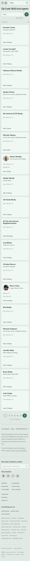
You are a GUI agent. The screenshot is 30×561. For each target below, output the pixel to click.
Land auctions (5, 514)
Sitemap (3, 554)
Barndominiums (6, 518)
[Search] (27, 3)
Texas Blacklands (21, 429)
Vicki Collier (7, 393)
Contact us (4, 500)
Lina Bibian (7, 243)
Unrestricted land (6, 538)
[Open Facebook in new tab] (3, 476)
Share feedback (6, 471)
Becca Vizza (14, 286)
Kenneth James (9, 27)
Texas (12, 429)
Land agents (5, 429)
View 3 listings (7, 42)
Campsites (20, 518)
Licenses (17, 554)
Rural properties (6, 532)
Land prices (4, 494)
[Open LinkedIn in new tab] (18, 476)
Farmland (24, 521)
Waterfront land (17, 538)
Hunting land (17, 527)
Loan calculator (16, 489)
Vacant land (13, 535)
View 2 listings (7, 214)
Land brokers (15, 483)
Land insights (5, 489)
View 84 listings (7, 236)
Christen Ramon (9, 264)
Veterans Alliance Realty (12, 70)
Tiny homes (4, 535)
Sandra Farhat (8, 92)
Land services (16, 486)
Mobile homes (5, 530)
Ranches (23, 530)
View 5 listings (7, 193)
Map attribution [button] (18, 548)
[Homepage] (6, 3)
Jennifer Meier (8, 350)
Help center (4, 486)
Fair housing (20, 552)
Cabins (14, 518)
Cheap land (4, 521)
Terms (22, 554)
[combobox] (12, 14)
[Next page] (25, 416)
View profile (6, 150)
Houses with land (6, 527)
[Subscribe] (27, 466)
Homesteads (5, 524)
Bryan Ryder (7, 372)
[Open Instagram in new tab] (8, 476)
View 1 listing (7, 128)
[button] (2, 3)
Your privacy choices (10, 552)
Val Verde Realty (9, 200)
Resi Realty (7, 307)
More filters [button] (19, 18)
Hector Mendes (16, 157)
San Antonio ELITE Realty (13, 114)
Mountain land (15, 530)
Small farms (21, 532)
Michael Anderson (10, 329)
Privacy (3, 556)
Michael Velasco (9, 135)
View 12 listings (7, 408)
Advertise (4, 483)
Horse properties (15, 524)
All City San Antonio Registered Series (11, 222)
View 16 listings (7, 300)
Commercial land (15, 521)
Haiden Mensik (8, 178)
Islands (24, 527)
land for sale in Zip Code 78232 (16, 450)
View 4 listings (7, 365)
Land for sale (5, 511)
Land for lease (14, 511)
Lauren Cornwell (9, 49)
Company (4, 497)
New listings (10, 554)
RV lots (14, 532)
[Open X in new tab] (13, 476)
